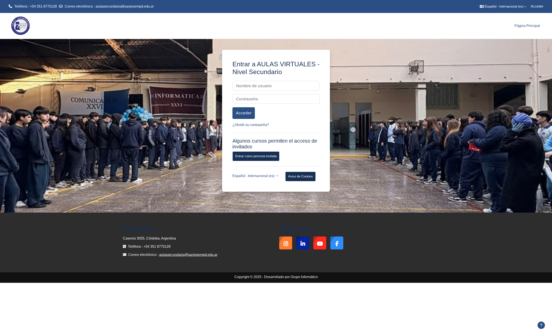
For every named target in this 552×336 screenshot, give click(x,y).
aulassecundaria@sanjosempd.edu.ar (125, 6)
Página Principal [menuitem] (527, 26)
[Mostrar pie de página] (541, 325)
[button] (503, 6)
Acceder (537, 6)
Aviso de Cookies (300, 176)
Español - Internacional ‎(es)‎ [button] (253, 176)
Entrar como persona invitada (256, 156)
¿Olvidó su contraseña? (250, 125)
